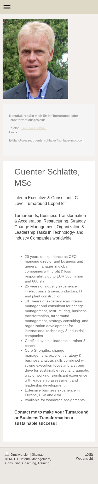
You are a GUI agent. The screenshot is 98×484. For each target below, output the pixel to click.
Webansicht (84, 458)
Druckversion (20, 454)
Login (89, 454)
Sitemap (38, 454)
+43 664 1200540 (34, 128)
